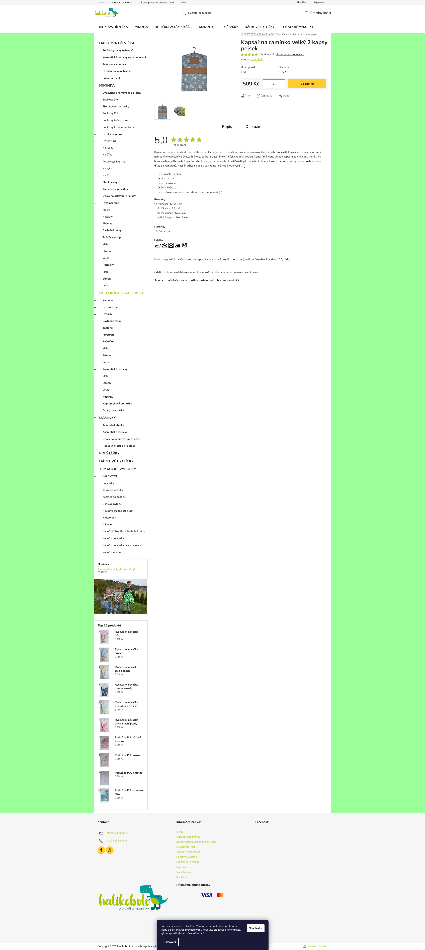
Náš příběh (182, 867)
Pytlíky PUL (110, 141)
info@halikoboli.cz (117, 833)
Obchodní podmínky (121, 2)
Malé (106, 244)
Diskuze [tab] (252, 126)
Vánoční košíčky (112, 552)
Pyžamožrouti (111, 203)
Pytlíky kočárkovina (114, 162)
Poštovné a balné (186, 857)
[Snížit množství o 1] (265, 84)
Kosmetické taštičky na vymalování (124, 57)
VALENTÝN (110, 476)
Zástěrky (108, 328)
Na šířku (107, 154)
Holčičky (108, 217)
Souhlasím (255, 928)
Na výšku (108, 148)
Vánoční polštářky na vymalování (122, 545)
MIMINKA (107, 85)
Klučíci (106, 210)
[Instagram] (110, 850)
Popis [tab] (227, 126)
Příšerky (107, 223)
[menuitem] (112, 27)
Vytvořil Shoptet (318, 946)
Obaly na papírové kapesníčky (121, 439)
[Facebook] (101, 850)
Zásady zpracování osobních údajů (157, 2)
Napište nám (184, 872)
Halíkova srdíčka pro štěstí (119, 446)
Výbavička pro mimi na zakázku (122, 93)
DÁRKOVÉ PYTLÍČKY (116, 461)
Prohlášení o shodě (187, 862)
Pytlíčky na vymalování (117, 71)
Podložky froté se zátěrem (118, 127)
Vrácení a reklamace (188, 852)
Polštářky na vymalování (118, 50)
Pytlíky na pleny (112, 134)
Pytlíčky (107, 314)
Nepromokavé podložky (117, 403)
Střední (107, 251)
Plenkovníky (110, 182)
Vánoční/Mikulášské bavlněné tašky (124, 531)
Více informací (195, 933)
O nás (101, 2)
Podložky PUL (111, 113)
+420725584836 (117, 840)
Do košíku (307, 84)
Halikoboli (256, 59)
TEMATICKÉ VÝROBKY (117, 469)
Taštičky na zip (112, 237)
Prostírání (108, 335)
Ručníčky (108, 265)
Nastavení (169, 942)
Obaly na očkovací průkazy (119, 196)
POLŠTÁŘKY (109, 453)
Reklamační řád (185, 847)
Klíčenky (108, 397)
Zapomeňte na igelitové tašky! (116, 569)
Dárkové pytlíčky (112, 504)
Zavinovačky (110, 99)
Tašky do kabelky (113, 425)
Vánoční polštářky (113, 538)
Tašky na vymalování (115, 64)
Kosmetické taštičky (115, 369)
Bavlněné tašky (112, 230)
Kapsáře (108, 300)
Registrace (319, 2)
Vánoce (107, 524)
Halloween (109, 517)
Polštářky (108, 483)
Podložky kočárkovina (115, 120)
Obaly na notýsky (113, 410)
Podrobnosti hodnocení (290, 54)
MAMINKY (107, 417)
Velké (106, 258)
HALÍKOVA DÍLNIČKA (116, 43)
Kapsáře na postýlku (115, 189)
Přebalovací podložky (116, 106)
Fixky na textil (111, 78)
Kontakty (181, 877)
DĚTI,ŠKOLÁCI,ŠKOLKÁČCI (121, 293)
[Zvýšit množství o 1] (282, 84)
